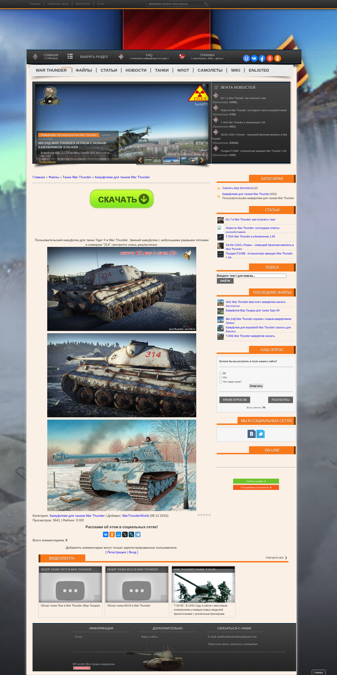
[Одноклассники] (112, 534)
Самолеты (210, 70)
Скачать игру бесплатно (238, 188)
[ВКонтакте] (105, 534)
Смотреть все (275, 557)
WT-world (78, 664)
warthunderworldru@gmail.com (237, 636)
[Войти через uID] (246, 58)
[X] (125, 534)
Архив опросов (235, 399)
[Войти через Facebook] (262, 58)
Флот (183, 70)
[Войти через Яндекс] (269, 58)
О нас (101, 4)
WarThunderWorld (135, 515)
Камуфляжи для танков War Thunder (122, 177)
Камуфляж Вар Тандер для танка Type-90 (253, 310)
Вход (132, 552)
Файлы (84, 70)
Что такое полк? (232, 382)
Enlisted (259, 70)
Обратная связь (58, 4)
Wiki (235, 70)
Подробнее (47, 162)
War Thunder (54, 70)
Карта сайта (149, 636)
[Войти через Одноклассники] (277, 58)
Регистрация (116, 552)
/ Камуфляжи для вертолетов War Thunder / (69, 135)
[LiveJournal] (131, 534)
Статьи (109, 70)
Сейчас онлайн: (256, 481)
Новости (136, 70)
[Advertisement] (121, 217)
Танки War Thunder (77, 177)
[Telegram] (138, 534)
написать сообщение (244, 644)
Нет (225, 377)
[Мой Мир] (118, 534)
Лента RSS (83, 4)
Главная (35, 4)
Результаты (281, 399)
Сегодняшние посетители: (256, 487)
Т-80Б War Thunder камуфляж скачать (250, 336)
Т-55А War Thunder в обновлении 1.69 (250, 236)
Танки (162, 70)
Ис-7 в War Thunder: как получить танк (250, 219)
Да (224, 373)
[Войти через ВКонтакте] (254, 58)
